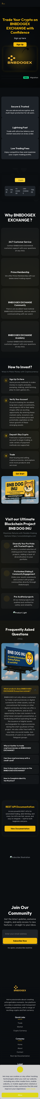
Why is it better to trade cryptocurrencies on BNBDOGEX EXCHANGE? (17, 748)
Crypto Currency (20, 1031)
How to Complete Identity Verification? (15, 779)
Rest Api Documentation (20, 1056)
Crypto (20, 180)
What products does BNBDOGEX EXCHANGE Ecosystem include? (17, 690)
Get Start (20, 474)
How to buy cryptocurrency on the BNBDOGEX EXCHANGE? (18, 769)
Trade (20, 1023)
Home (20, 1044)
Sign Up (20, 44)
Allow (20, 1095)
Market (20, 1027)
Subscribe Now (20, 941)
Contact (20, 1052)
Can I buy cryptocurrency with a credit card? (17, 759)
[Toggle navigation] (36, 3)
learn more (30, 1089)
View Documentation (20, 829)
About (20, 1048)
